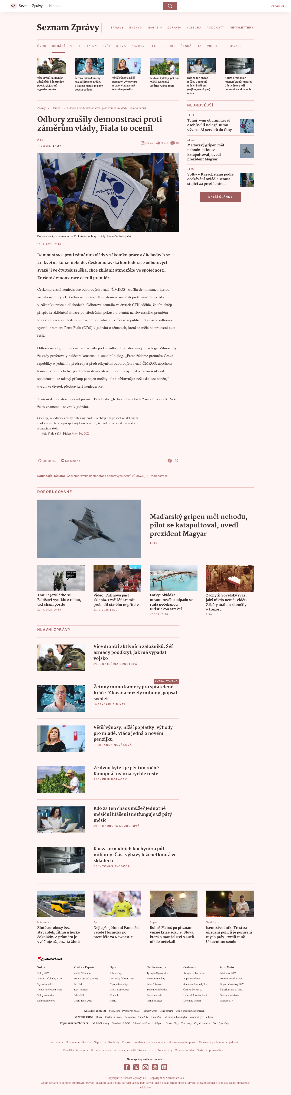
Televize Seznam (101, 1050)
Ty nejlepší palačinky (157, 973)
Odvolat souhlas (184, 1050)
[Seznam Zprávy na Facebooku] (127, 1067)
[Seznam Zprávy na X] (136, 1067)
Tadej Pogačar (81, 989)
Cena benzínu (166, 1010)
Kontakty (113, 1042)
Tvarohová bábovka (157, 989)
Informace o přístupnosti (181, 1042)
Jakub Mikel (115, 704)
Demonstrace (159, 475)
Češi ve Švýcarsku (192, 989)
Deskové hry (172, 1023)
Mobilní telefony (100, 1023)
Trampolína (129, 1017)
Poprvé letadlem (191, 978)
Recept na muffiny (156, 978)
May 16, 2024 (81, 433)
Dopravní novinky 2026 (232, 984)
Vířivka (209, 1017)
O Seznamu (73, 1042)
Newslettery (165, 1050)
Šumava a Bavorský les (195, 984)
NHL (113, 1000)
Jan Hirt (78, 984)
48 (177, 143)
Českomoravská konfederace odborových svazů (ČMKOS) (106, 475)
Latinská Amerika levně (195, 995)
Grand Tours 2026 (83, 1000)
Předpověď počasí (131, 1010)
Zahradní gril (196, 1017)
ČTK (40, 140)
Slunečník (143, 1017)
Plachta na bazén (113, 1017)
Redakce (127, 1042)
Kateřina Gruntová (119, 664)
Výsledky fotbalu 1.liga (122, 978)
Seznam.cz (276, 6)
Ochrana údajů (156, 1042)
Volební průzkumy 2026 (49, 978)
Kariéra (86, 1042)
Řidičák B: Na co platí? (231, 989)
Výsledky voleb (45, 984)
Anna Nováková (118, 745)
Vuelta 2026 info (82, 973)
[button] (51, 66)
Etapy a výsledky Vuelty (86, 978)
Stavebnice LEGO (121, 1023)
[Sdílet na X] (176, 461)
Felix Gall (79, 995)
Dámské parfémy (141, 1023)
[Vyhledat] (170, 6)
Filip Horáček (114, 779)
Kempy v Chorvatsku (194, 973)
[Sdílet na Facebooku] (170, 461)
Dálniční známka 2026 (231, 978)
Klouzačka (156, 1017)
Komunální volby (46, 1000)
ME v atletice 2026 (119, 989)
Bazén (99, 1017)
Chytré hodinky (202, 1023)
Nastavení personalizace (211, 1050)
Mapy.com (114, 1010)
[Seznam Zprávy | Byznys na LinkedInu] (164, 1067)
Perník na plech (154, 1000)
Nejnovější (200, 105)
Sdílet (164, 143)
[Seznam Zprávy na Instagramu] (145, 1067)
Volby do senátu (45, 995)
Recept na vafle (154, 995)
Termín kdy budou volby (49, 989)
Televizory (186, 1023)
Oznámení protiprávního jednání (218, 1042)
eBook (149, 143)
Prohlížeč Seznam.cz (75, 1050)
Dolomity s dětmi (192, 1000)
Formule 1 (115, 995)
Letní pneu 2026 (228, 973)
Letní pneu (158, 1023)
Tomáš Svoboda (116, 866)
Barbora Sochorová (121, 825)
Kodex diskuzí (147, 1050)
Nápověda (100, 1042)
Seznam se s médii (125, 1050)
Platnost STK (226, 1000)
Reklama (139, 1042)
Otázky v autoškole (229, 995)
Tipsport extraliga (119, 984)
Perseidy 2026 (150, 1010)
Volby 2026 (43, 973)
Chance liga (116, 973)
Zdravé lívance (154, 984)
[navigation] (5, 6)
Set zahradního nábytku (175, 1017)
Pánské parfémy (221, 1023)
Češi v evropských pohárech (190, 1010)
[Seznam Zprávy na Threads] (155, 1067)
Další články (220, 196)
